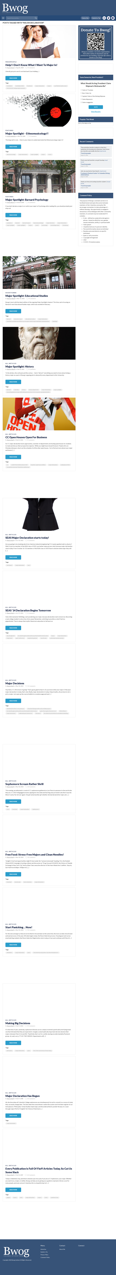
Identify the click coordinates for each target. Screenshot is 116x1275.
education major (18, 319)
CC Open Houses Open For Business (26, 437)
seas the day (44, 638)
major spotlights (21, 225)
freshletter (9, 86)
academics (9, 223)
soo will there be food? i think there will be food (18, 467)
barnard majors (26, 223)
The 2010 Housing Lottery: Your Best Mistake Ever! (46, 952)
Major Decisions (14, 683)
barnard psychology (38, 223)
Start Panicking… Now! (18, 927)
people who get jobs (32, 638)
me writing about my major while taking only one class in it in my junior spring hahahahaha (28, 392)
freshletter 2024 (20, 86)
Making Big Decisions (17, 1023)
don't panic (9, 565)
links (21, 1197)
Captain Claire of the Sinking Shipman (93, 96)
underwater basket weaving (56, 638)
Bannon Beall (11, 298)
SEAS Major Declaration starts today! (27, 537)
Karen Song (10, 67)
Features (9, 130)
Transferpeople (86, 153)
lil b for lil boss (63, 711)
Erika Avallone (11, 136)
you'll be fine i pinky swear (60, 86)
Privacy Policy (44, 1254)
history (24, 389)
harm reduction (27, 882)
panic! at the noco (20, 638)
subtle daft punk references (25, 713)
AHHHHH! (9, 952)
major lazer (9, 638)
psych (37, 225)
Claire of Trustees (87, 90)
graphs (8, 1197)
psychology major (55, 225)
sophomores (35, 809)
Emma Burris (11, 202)
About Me (62, 1249)
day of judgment (11, 635)
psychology (44, 225)
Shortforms (10, 293)
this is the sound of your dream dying (42, 1050)
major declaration (39, 86)
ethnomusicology (11, 154)
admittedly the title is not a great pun (15, 708)
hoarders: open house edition (38, 464)
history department (33, 389)
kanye (52, 635)
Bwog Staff (10, 440)
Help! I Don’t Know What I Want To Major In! (31, 64)
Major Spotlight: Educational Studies (26, 295)
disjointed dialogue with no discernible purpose (39, 708)
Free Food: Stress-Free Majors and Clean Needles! (34, 854)
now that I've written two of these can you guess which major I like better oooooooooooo (28, 321)
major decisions (50, 223)
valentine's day (54, 1197)
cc (7, 464)
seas (29, 565)
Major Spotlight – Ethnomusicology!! (26, 133)
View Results (96, 112)
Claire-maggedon (87, 102)
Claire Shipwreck (87, 99)
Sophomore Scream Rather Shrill (24, 784)
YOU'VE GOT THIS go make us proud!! (16, 88)
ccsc (8, 809)
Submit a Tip (96, 18)
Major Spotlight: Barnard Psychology (26, 199)
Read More (13, 78)
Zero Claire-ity (86, 93)
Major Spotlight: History (19, 366)
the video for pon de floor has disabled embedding (56, 713)
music (49, 154)
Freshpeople (11, 62)
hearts (15, 1197)
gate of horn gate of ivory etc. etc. (48, 711)
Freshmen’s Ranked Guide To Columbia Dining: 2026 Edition (95, 174)
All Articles (10, 363)
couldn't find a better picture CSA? (19, 464)
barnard (17, 223)
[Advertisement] (39, 243)
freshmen (29, 86)
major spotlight (34, 154)
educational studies (30, 319)
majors (49, 86)
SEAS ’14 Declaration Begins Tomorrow (28, 610)
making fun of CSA (65, 464)
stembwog (65, 225)
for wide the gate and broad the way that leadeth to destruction (33, 635)
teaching (55, 321)
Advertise (43, 1249)
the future (38, 713)
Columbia (16, 389)
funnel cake (17, 882)
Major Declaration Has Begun (22, 1095)
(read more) (103, 151)
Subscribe (85, 18)
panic (29, 952)
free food (14, 809)
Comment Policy (45, 1257)
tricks (46, 1197)
